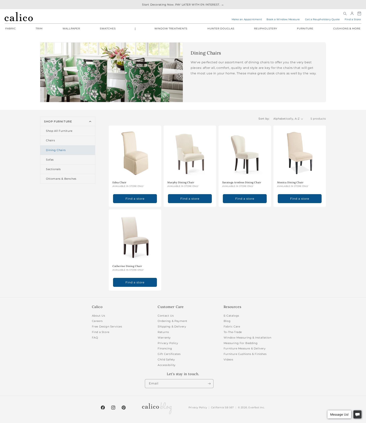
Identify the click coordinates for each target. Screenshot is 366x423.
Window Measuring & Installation (247, 337)
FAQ (95, 337)
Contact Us (166, 315)
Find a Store (353, 19)
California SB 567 (222, 407)
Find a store (134, 198)
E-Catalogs (231, 315)
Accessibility (167, 365)
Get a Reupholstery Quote (322, 19)
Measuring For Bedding (241, 343)
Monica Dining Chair (290, 182)
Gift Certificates (169, 354)
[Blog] (157, 407)
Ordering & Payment (172, 321)
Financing (165, 348)
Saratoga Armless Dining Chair (241, 182)
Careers (97, 321)
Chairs (50, 140)
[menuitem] (11, 29)
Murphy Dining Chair (180, 182)
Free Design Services (107, 326)
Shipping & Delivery (172, 326)
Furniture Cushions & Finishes (245, 354)
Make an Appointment (247, 19)
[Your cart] (359, 13)
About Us (98, 315)
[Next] (209, 383)
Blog (227, 321)
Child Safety (166, 359)
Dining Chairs (56, 150)
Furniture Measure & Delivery (245, 348)
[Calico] (19, 16)
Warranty (164, 337)
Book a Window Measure (283, 19)
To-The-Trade (233, 332)
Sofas (50, 159)
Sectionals (53, 169)
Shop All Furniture (59, 131)
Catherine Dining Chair (127, 266)
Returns (163, 332)
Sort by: (263, 118)
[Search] (345, 13)
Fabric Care (232, 326)
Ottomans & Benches (61, 178)
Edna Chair (119, 182)
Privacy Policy (168, 343)
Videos (228, 359)
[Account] (352, 13)
